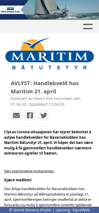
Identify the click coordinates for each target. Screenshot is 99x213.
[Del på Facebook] (29, 115)
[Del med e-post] (16, 115)
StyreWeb (81, 209)
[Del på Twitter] (43, 115)
